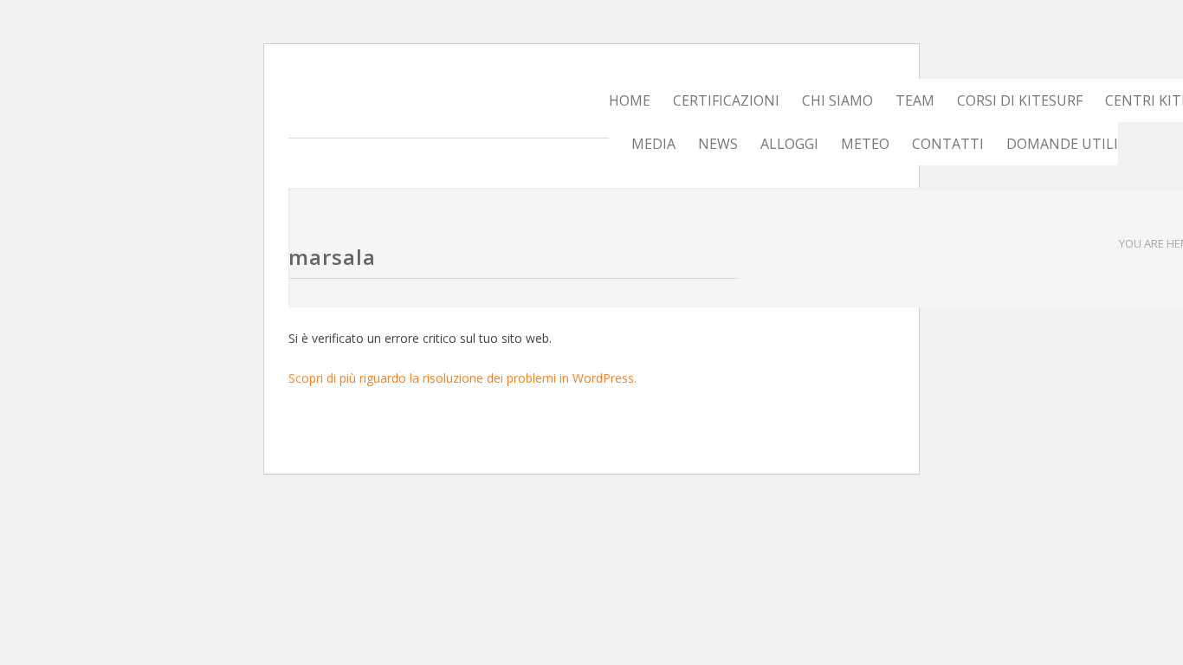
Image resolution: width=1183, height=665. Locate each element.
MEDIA (653, 143)
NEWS (718, 143)
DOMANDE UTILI (1062, 143)
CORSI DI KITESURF (1020, 100)
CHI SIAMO (837, 100)
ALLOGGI (789, 143)
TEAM (914, 100)
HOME (629, 100)
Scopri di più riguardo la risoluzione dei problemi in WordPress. (462, 378)
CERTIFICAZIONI (726, 100)
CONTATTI (948, 143)
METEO (865, 143)
